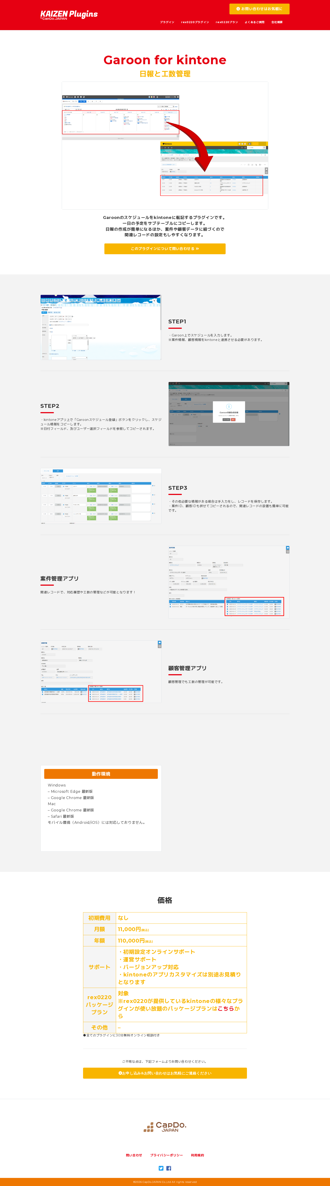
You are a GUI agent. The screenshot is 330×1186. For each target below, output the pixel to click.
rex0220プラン (227, 22)
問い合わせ (134, 1155)
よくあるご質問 (255, 22)
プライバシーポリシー (166, 1155)
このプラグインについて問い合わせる (163, 249)
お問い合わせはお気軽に (261, 9)
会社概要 (277, 22)
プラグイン (167, 22)
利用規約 (197, 1155)
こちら (226, 1008)
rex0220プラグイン (195, 22)
